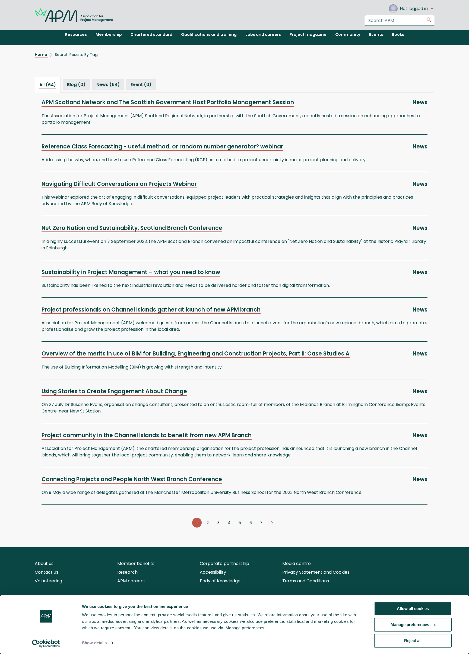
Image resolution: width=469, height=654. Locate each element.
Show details (94, 643)
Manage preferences (410, 624)
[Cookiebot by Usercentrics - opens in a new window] (46, 643)
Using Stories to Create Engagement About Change (114, 391)
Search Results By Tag (76, 54)
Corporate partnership (224, 563)
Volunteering (48, 581)
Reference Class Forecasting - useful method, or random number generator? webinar (162, 146)
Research (127, 572)
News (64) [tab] (108, 84)
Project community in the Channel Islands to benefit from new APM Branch (147, 435)
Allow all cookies (413, 608)
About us (44, 563)
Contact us (46, 572)
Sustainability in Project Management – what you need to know (131, 272)
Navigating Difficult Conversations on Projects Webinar (119, 184)
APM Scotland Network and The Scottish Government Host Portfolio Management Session (168, 102)
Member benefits (135, 563)
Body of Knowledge (220, 581)
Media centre (296, 563)
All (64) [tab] (47, 85)
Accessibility (213, 572)
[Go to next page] (272, 523)
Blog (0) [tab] (76, 84)
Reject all (413, 640)
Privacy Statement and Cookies (316, 572)
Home (41, 54)
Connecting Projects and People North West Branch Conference (132, 479)
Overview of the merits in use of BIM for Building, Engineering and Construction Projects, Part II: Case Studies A (196, 353)
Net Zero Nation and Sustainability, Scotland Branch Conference (132, 228)
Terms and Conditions (305, 581)
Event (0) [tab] (141, 84)
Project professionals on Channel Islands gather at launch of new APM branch (151, 309)
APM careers (131, 581)
